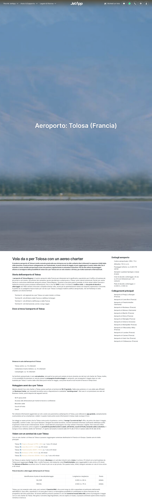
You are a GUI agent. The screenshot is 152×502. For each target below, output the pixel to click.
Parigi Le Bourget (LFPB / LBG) (32, 444)
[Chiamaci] (135, 3)
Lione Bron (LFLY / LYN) (30, 447)
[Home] (77, 4)
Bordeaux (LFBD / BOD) (30, 453)
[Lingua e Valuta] (140, 3)
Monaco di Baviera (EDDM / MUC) (33, 455)
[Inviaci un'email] (124, 3)
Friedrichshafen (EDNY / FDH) (32, 450)
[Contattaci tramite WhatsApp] (129, 3)
